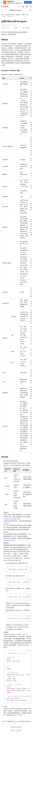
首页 (2, 14)
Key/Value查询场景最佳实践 (12, 519)
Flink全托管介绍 (10, 540)
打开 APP (28, 2)
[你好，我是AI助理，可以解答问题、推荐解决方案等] (23, 6)
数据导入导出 (25, 14)
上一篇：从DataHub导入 (7, 722)
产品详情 (15, 27)
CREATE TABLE (17, 715)
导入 (4, 16)
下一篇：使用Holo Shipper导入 (23, 722)
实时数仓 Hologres (9, 14)
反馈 (19, 730)
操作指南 (18, 14)
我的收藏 (27, 27)
